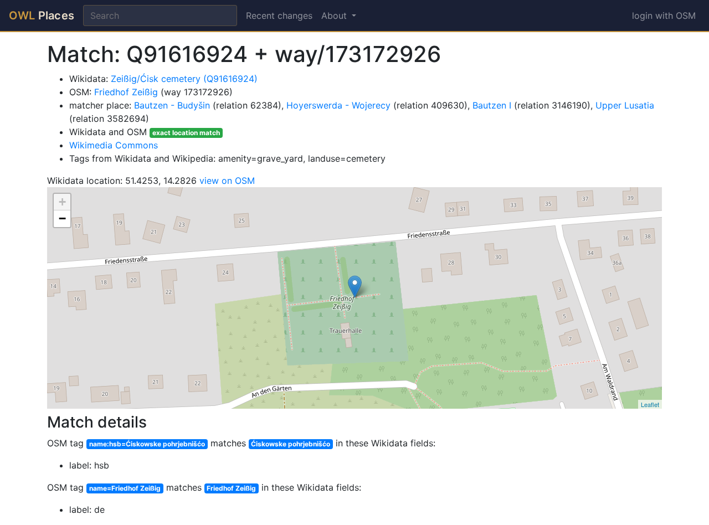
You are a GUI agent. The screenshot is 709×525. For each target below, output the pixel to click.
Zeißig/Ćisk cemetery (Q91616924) (184, 78)
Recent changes (279, 15)
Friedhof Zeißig (126, 91)
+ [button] (62, 202)
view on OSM (227, 180)
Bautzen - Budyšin (172, 105)
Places (41, 15)
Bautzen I (491, 105)
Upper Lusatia (624, 105)
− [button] (62, 218)
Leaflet (650, 404)
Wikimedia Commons (113, 145)
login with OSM (664, 15)
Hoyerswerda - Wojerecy (338, 105)
